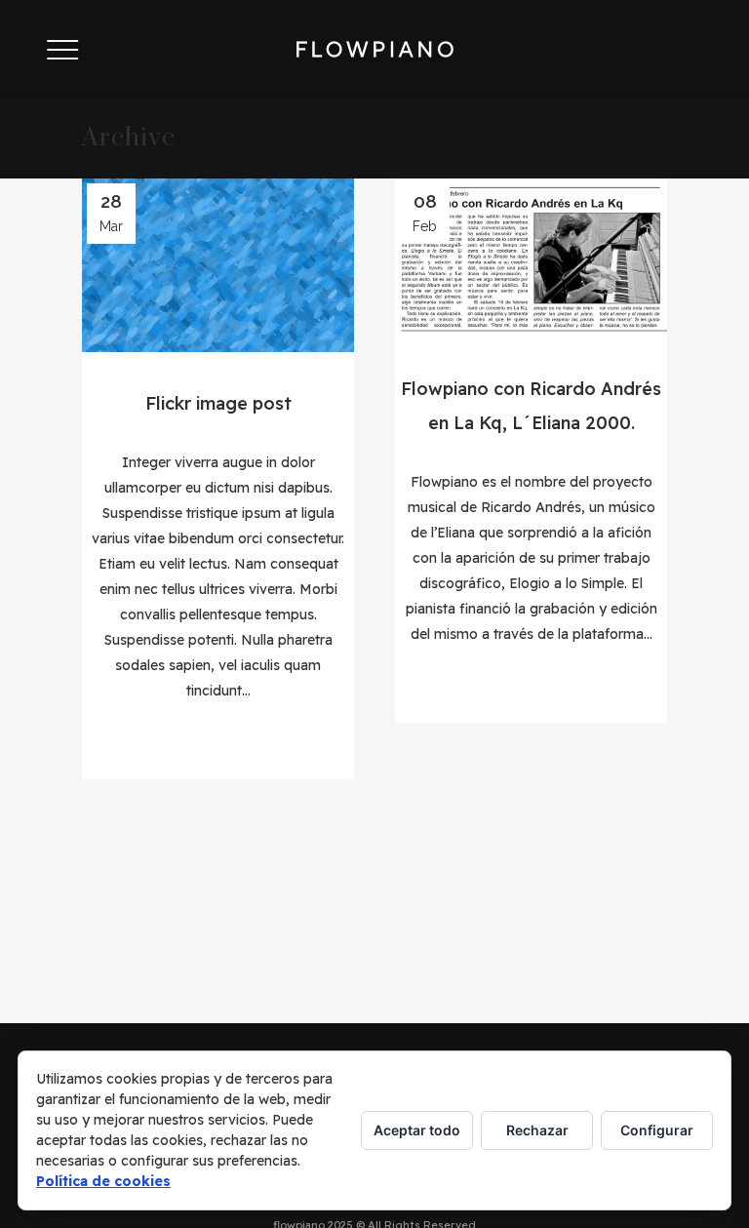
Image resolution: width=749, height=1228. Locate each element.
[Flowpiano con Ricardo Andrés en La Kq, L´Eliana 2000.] (531, 257)
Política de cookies (103, 1181)
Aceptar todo (417, 1130)
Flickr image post (218, 403)
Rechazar (537, 1130)
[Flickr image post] (218, 265)
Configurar (656, 1130)
